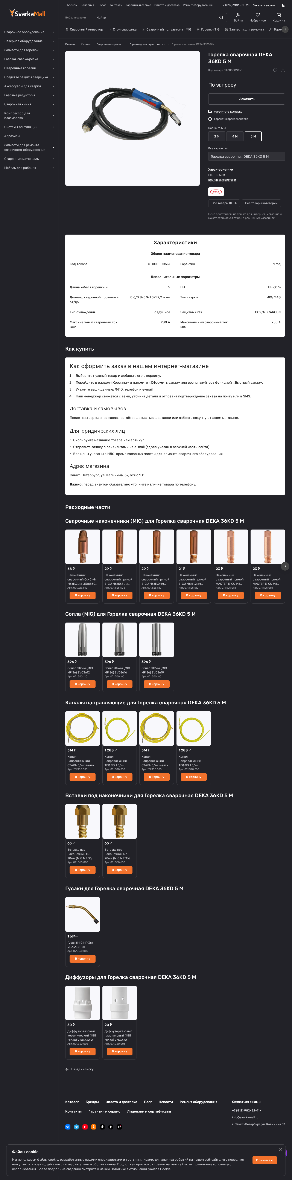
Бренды (92, 1102)
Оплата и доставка (121, 1102)
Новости (166, 1102)
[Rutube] (119, 1127)
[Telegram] (76, 1127)
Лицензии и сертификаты (149, 1111)
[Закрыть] (280, 1149)
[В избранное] (275, 70)
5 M (253, 136)
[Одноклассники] (93, 1127)
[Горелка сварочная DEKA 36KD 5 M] (132, 118)
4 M (235, 136)
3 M (216, 136)
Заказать (246, 99)
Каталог (72, 1102)
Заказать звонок (264, 5)
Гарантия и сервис (104, 1111)
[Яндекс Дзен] (110, 1127)
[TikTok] (102, 1127)
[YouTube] (85, 1127)
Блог (148, 1102)
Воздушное (161, 312)
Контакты (73, 1111)
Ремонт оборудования (198, 1102)
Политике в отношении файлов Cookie (140, 1169)
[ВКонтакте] (67, 1127)
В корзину (82, 595)
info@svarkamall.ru (245, 1117)
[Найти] (221, 17)
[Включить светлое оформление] (283, 5)
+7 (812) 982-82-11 (234, 5)
